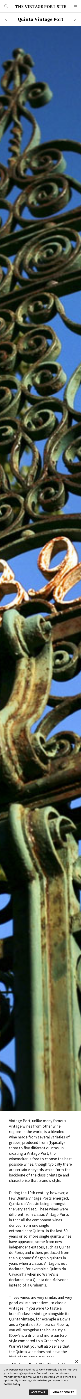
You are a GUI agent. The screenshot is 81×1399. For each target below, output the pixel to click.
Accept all (38, 1392)
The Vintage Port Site (40, 6)
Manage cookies (63, 1392)
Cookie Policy (12, 1384)
